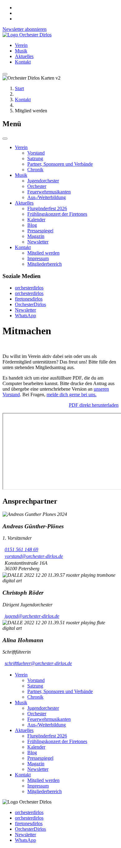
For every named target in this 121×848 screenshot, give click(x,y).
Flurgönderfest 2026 (47, 208)
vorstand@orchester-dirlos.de (34, 556)
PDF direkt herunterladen (94, 405)
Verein (21, 45)
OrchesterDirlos (30, 304)
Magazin (35, 236)
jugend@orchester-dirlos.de (32, 616)
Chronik (35, 169)
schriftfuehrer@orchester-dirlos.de (38, 663)
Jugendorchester (43, 180)
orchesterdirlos (29, 287)
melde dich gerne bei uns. (71, 394)
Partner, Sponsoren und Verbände (60, 164)
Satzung (35, 158)
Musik (21, 50)
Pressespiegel (40, 230)
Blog (32, 225)
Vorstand (36, 153)
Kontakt (23, 61)
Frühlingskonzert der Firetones (57, 214)
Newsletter (37, 241)
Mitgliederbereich (44, 264)
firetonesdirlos (29, 298)
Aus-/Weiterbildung (46, 197)
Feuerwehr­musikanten (49, 191)
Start (19, 88)
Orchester (36, 186)
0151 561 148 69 (21, 549)
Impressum (38, 258)
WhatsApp (25, 315)
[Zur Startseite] (27, 34)
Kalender (36, 219)
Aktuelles (24, 56)
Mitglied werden (43, 253)
